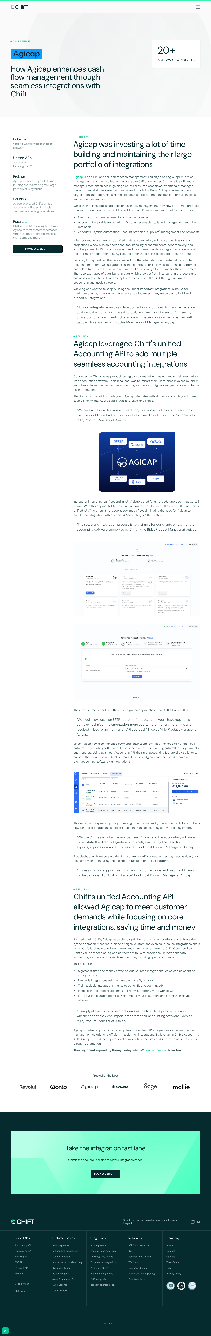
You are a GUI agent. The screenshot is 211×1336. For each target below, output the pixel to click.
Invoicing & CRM (23, 166)
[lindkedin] (193, 1222)
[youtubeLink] (198, 1222)
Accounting (20, 162)
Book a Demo (153, 1050)
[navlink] (20, 7)
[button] (197, 7)
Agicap (78, 177)
